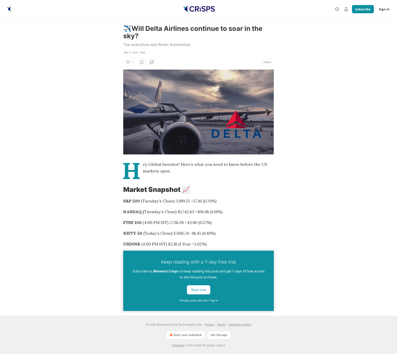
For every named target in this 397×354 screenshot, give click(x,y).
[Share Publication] (346, 9)
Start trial (198, 290)
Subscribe (363, 9)
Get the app (218, 335)
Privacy (210, 324)
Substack (178, 345)
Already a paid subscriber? (198, 300)
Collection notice (239, 324)
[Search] (337, 9)
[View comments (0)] (142, 62)
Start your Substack (187, 335)
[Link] (117, 189)
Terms (221, 324)
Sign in (384, 9)
